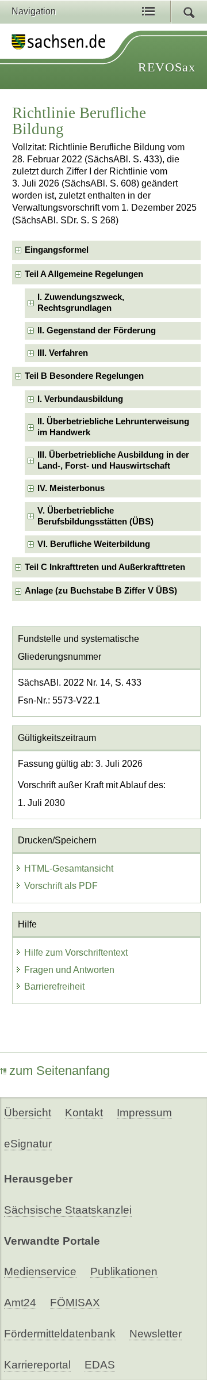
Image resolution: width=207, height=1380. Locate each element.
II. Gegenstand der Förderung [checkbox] (96, 330)
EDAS (100, 1365)
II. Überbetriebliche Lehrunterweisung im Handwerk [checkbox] (113, 427)
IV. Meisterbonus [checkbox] (71, 488)
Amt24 (20, 1303)
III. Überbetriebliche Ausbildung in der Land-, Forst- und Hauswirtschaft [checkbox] (113, 460)
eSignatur (28, 1144)
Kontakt (84, 1113)
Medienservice (40, 1271)
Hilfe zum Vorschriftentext (76, 952)
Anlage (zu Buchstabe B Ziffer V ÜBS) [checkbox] (101, 590)
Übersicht (27, 1113)
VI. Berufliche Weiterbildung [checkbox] (93, 544)
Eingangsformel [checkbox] (57, 249)
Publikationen (124, 1271)
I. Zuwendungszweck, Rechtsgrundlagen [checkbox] (80, 302)
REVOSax (166, 67)
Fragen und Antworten (69, 970)
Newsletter (155, 1334)
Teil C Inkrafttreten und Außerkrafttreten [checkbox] (105, 567)
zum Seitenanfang (59, 1070)
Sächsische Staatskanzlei (68, 1210)
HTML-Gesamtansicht (68, 868)
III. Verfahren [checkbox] (62, 353)
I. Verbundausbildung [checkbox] (80, 399)
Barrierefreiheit (54, 986)
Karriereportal (37, 1365)
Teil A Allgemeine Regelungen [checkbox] (84, 274)
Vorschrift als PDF (61, 886)
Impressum (144, 1113)
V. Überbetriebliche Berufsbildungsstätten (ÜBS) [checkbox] (95, 516)
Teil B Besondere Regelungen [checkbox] (84, 376)
